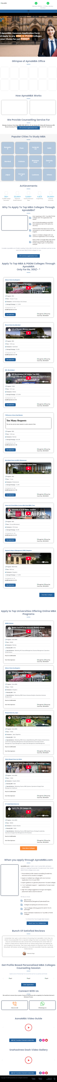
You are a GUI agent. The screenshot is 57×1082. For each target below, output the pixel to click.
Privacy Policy (33, 1079)
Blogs (54, 1079)
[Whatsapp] (36, 3)
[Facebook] (40, 1040)
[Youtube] (46, 1040)
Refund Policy (40, 1079)
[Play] (28, 1027)
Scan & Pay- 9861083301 (43, 315)
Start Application (10, 314)
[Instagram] (43, 1040)
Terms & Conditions (49, 1079)
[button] (28, 11)
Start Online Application (10, 659)
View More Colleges (47, 594)
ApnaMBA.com (25, 866)
